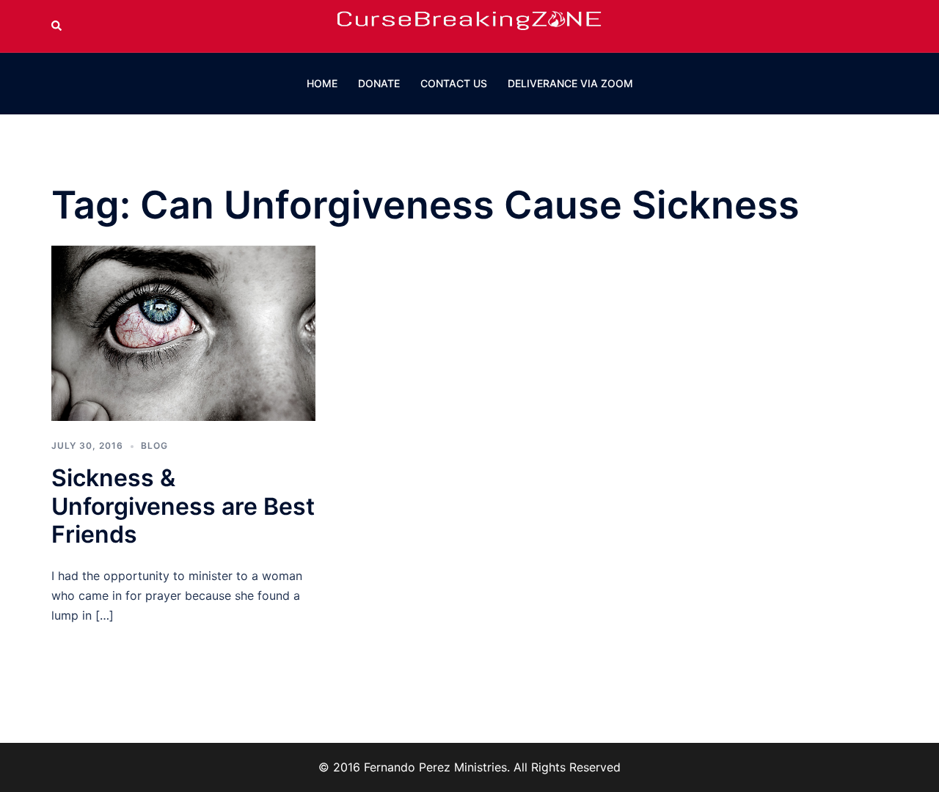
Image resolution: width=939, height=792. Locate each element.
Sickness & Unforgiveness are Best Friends (183, 506)
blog (154, 445)
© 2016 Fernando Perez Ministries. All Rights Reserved (469, 767)
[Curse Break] (469, 25)
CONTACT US (453, 83)
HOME (322, 83)
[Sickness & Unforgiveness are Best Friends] (183, 332)
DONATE (379, 83)
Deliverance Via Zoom (570, 83)
